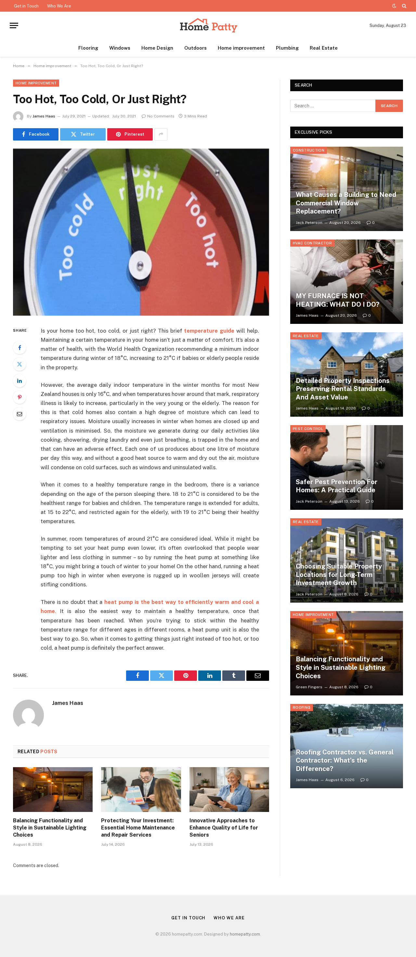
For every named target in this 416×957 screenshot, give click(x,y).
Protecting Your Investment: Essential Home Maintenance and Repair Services (138, 827)
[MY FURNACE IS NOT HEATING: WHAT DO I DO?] (346, 281)
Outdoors (195, 48)
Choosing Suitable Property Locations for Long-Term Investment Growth (339, 574)
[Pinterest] (19, 397)
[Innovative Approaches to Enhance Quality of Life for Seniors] (229, 789)
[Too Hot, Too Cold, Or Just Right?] (141, 232)
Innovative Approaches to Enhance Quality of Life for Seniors (223, 827)
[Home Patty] (208, 25)
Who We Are (59, 6)
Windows (119, 48)
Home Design (157, 48)
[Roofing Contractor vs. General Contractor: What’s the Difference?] (346, 746)
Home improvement (241, 48)
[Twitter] (19, 364)
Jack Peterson (309, 222)
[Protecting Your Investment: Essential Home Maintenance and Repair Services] (141, 789)
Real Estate (324, 48)
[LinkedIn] (19, 380)
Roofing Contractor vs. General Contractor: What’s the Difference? (345, 760)
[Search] (403, 6)
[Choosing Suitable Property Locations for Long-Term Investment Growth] (346, 560)
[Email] (19, 413)
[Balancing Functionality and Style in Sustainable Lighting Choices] (53, 789)
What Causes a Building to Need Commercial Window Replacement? (346, 203)
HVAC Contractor (312, 243)
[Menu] (14, 25)
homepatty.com (245, 934)
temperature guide (209, 330)
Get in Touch (26, 6)
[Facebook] (19, 347)
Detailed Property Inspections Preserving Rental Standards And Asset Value (343, 389)
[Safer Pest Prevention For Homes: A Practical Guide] (346, 467)
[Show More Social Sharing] (160, 134)
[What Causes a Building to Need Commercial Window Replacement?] (346, 189)
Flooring (88, 48)
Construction (308, 150)
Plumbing (287, 48)
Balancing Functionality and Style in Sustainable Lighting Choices (49, 827)
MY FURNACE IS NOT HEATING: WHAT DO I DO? (337, 300)
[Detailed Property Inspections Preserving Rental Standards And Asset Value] (346, 374)
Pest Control (308, 429)
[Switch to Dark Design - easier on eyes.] (394, 6)
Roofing (301, 707)
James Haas (43, 116)
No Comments (161, 116)
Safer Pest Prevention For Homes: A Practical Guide (336, 486)
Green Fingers (309, 687)
